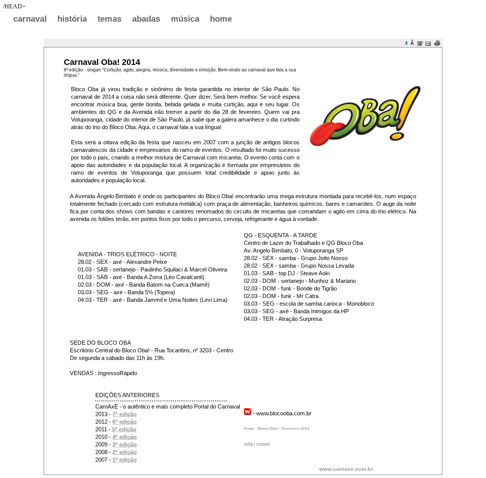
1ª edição (124, 459)
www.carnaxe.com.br (346, 469)
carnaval (30, 19)
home (221, 19)
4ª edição (124, 437)
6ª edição (124, 421)
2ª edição (124, 452)
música (185, 19)
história (72, 19)
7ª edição (124, 414)
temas (110, 19)
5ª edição (124, 429)
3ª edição (124, 444)
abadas (146, 19)
